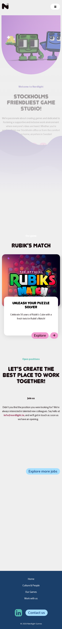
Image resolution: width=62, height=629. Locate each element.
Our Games (31, 591)
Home (31, 579)
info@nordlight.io (14, 415)
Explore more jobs (43, 471)
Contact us (36, 612)
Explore (40, 335)
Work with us (31, 598)
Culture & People (31, 585)
